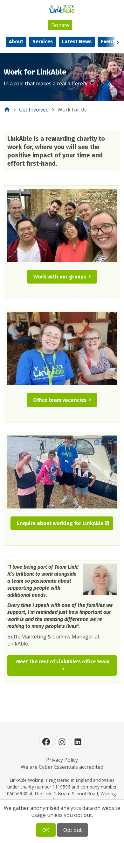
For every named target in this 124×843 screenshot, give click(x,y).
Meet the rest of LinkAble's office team (62, 662)
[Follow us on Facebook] (46, 741)
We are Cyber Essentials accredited (62, 766)
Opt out (72, 829)
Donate (60, 25)
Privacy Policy (62, 759)
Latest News (77, 42)
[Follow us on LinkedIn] (78, 741)
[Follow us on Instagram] (62, 741)
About (16, 42)
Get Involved (34, 109)
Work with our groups (59, 277)
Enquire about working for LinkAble (60, 523)
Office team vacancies (59, 400)
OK (45, 829)
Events (109, 42)
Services (42, 42)
